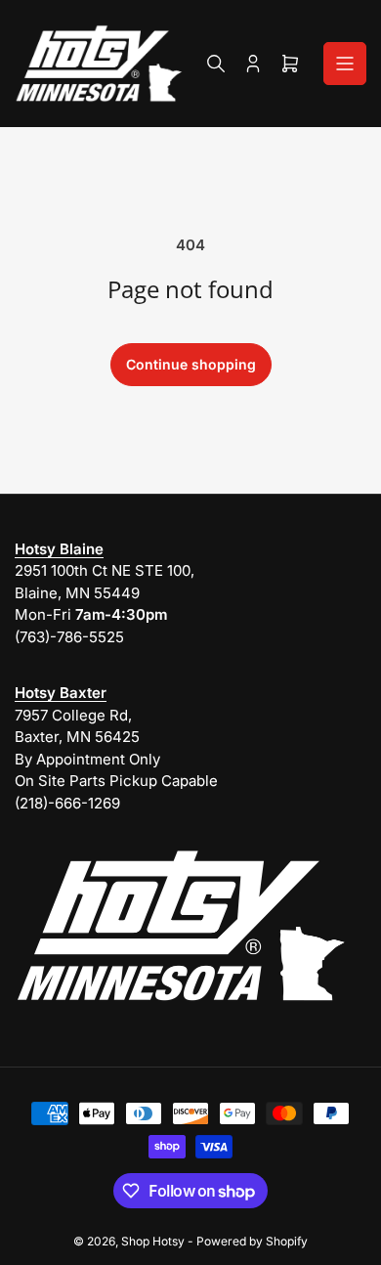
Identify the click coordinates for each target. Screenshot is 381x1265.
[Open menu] (344, 63)
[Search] (215, 63)
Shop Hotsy (153, 1241)
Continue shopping (191, 364)
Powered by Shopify (252, 1241)
